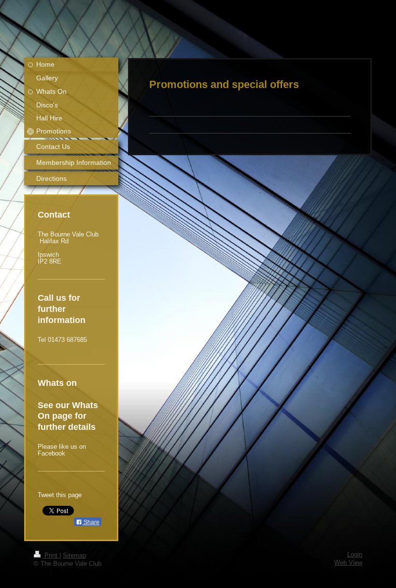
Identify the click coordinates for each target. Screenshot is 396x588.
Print (50, 555)
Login (354, 554)
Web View (348, 562)
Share (90, 522)
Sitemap (74, 555)
